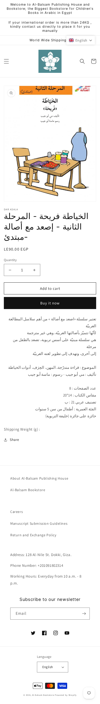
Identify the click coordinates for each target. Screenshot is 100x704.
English (47, 667)
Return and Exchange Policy (33, 535)
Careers (16, 511)
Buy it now (50, 303)
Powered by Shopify (66, 694)
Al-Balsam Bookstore (27, 490)
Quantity (10, 260)
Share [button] (14, 439)
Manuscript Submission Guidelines (38, 523)
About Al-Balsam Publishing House (39, 478)
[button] (6, 61)
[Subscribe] (83, 614)
